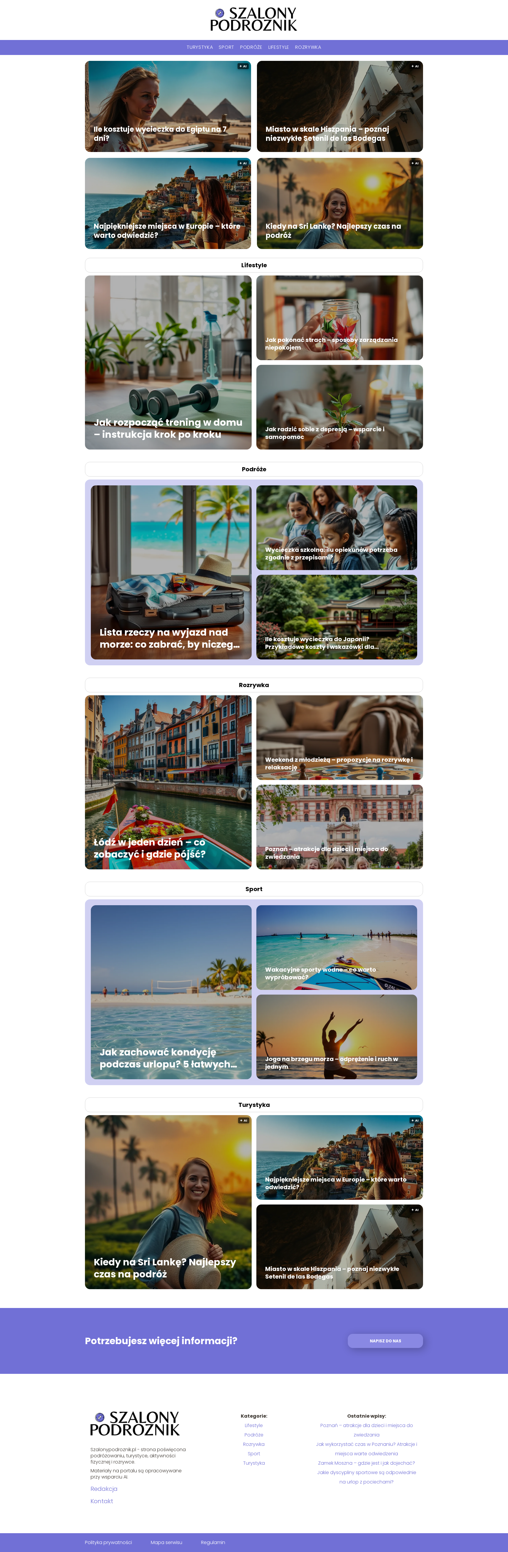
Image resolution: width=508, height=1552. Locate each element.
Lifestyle (278, 47)
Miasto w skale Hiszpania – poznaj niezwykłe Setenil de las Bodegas (327, 133)
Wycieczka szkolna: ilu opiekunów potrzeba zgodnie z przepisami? (331, 553)
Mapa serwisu (166, 1542)
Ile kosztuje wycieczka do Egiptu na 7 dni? (160, 133)
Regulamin (213, 1542)
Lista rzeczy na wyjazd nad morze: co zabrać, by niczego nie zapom (169, 638)
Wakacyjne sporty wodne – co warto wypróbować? (320, 973)
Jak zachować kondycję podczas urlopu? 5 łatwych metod (165, 1058)
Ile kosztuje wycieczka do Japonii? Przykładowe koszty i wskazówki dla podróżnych (319, 643)
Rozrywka (308, 47)
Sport (226, 47)
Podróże (251, 47)
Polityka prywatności (108, 1542)
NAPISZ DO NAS (385, 1341)
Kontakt (102, 1501)
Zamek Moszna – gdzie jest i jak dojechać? (366, 1463)
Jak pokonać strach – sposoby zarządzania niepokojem (331, 343)
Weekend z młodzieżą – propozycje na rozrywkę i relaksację (339, 763)
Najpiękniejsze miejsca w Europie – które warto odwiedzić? (167, 230)
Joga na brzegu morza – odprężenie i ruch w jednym (331, 1062)
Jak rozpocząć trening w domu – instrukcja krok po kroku (168, 428)
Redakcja (104, 1489)
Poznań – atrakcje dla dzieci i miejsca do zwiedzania (326, 853)
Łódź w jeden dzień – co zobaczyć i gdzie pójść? (150, 848)
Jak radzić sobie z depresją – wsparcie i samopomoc (325, 433)
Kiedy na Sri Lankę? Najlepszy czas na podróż (333, 230)
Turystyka (200, 47)
